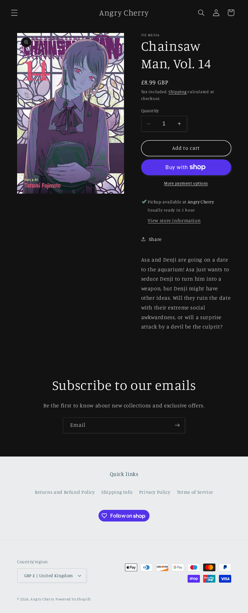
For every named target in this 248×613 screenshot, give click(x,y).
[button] (14, 12)
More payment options (186, 183)
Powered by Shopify (73, 599)
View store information (174, 220)
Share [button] (155, 239)
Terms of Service (195, 492)
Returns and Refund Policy (65, 492)
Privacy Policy (154, 492)
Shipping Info (116, 492)
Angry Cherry (42, 599)
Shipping (178, 91)
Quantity (150, 110)
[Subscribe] (177, 425)
